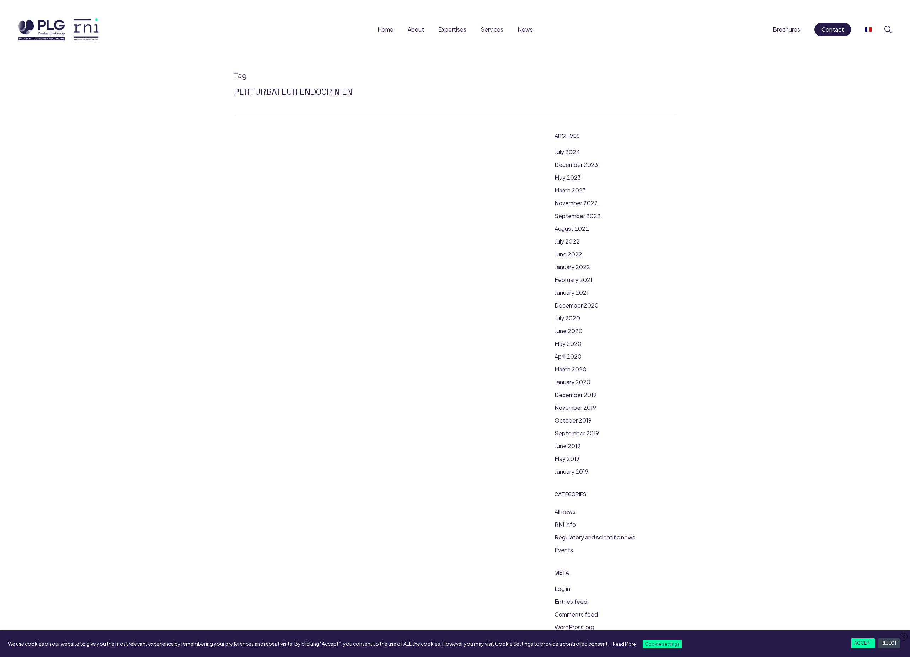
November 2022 (576, 203)
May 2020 (568, 343)
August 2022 (572, 228)
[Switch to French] (868, 29)
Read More (624, 644)
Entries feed (571, 601)
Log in (562, 588)
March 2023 (570, 190)
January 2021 (572, 292)
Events (564, 550)
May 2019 (567, 458)
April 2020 (568, 356)
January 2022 (572, 267)
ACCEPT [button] (863, 643)
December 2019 (575, 394)
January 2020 (572, 382)
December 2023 (576, 164)
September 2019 (577, 433)
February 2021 (574, 279)
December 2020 (577, 305)
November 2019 (575, 407)
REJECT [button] (889, 643)
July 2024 (567, 152)
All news (565, 511)
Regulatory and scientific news (595, 537)
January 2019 (571, 471)
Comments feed (576, 614)
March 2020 (571, 369)
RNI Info (565, 524)
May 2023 (568, 177)
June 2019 (567, 446)
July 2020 (567, 318)
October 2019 (573, 420)
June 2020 (569, 331)
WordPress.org (574, 627)
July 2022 (567, 241)
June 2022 (568, 254)
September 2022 (578, 215)
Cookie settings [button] (662, 644)
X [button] (904, 637)
